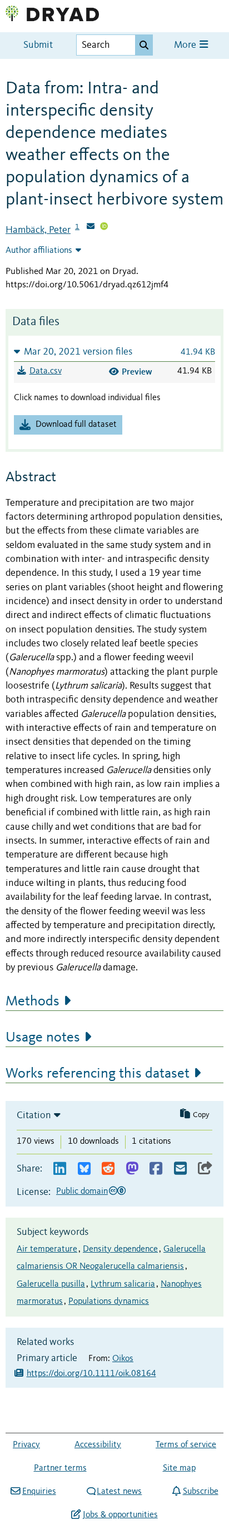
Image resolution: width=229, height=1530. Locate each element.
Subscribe (200, 1491)
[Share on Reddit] (108, 1169)
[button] (114, 351)
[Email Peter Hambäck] (90, 227)
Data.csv (45, 371)
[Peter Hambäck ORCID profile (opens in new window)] (104, 227)
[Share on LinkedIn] (59, 1169)
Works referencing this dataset (98, 1073)
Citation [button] (34, 1115)
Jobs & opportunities (120, 1515)
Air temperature (47, 1249)
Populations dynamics (108, 1301)
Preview (137, 371)
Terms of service (186, 1445)
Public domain (82, 1191)
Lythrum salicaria (123, 1284)
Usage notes (43, 1037)
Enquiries (39, 1491)
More (186, 45)
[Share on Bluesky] (84, 1169)
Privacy (26, 1445)
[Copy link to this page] (205, 1169)
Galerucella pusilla (51, 1284)
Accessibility (97, 1445)
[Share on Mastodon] (132, 1169)
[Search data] (144, 45)
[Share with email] (180, 1169)
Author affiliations (39, 250)
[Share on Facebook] (156, 1169)
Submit (38, 45)
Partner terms (60, 1468)
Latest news (119, 1491)
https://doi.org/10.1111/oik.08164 (91, 1373)
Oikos (122, 1358)
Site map (179, 1468)
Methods (32, 1001)
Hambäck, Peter (38, 230)
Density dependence (120, 1249)
